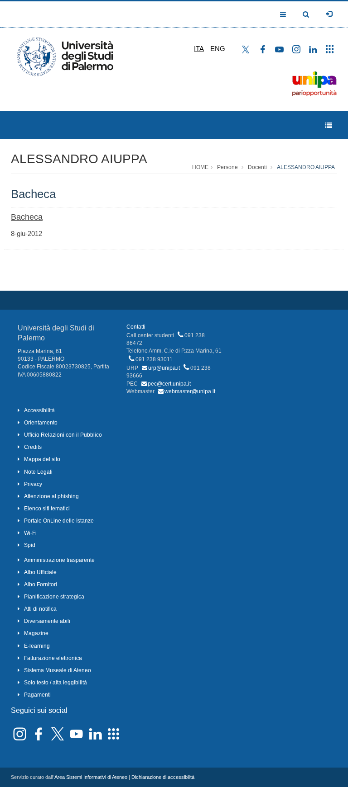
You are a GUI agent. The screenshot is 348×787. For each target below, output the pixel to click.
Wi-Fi (30, 533)
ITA (199, 48)
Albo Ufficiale (40, 572)
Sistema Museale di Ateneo (57, 670)
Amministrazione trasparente (59, 560)
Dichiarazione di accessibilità (162, 777)
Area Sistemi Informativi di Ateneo (90, 777)
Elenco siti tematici (47, 508)
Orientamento (41, 422)
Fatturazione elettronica (53, 658)
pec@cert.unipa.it (169, 384)
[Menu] (328, 125)
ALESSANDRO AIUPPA (79, 159)
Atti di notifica (40, 609)
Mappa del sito (42, 459)
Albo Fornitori (40, 584)
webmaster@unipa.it (189, 391)
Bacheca (27, 216)
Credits (33, 447)
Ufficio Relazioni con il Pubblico (63, 435)
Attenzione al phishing (51, 496)
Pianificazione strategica (54, 597)
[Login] (329, 14)
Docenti (257, 167)
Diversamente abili (47, 621)
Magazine (36, 633)
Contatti (135, 327)
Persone (227, 167)
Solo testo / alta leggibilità (55, 682)
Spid (29, 545)
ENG (217, 48)
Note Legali (38, 472)
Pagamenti (37, 695)
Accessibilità (39, 410)
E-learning (37, 646)
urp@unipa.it (164, 368)
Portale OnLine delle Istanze (59, 521)
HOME (200, 167)
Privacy (33, 484)
